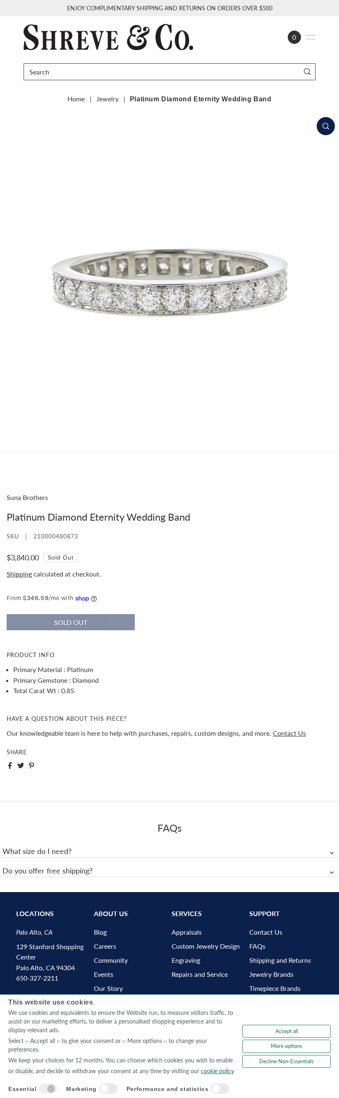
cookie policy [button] (217, 1070)
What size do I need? (37, 851)
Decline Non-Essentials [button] (286, 1061)
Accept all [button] (286, 1031)
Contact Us (289, 733)
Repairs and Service (200, 974)
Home (76, 99)
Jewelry (107, 99)
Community (111, 960)
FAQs (257, 946)
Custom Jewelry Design (206, 946)
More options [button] (286, 1046)
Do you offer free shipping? (47, 870)
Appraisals (187, 932)
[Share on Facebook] (10, 765)
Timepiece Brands (275, 988)
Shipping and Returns (280, 960)
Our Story (108, 988)
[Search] (307, 72)
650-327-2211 (37, 978)
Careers (105, 946)
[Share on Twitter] (20, 765)
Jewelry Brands (271, 974)
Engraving (186, 960)
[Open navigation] (310, 37)
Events (103, 974)
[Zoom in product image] (326, 126)
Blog (100, 932)
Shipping (19, 574)
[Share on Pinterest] (31, 765)
